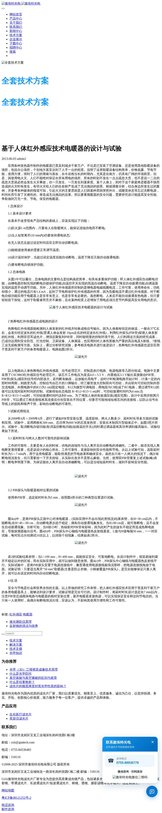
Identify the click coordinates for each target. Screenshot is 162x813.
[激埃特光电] (81, 4)
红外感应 (15, 614)
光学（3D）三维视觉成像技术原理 (33, 669)
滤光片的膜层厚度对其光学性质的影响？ (37, 686)
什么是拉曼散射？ (22, 682)
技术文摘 (15, 648)
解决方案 (15, 644)
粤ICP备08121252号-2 (16, 797)
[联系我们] (152, 791)
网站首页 (15, 14)
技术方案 (15, 640)
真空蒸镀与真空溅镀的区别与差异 (33, 677)
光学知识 (15, 653)
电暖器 (27, 614)
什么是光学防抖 (20, 673)
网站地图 (8, 790)
